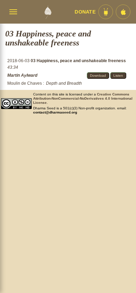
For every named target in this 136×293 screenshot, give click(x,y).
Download (98, 75)
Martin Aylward (22, 75)
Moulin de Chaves (24, 83)
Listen (118, 75)
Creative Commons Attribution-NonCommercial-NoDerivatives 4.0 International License (83, 98)
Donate (85, 12)
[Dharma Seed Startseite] (48, 11)
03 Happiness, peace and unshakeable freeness (78, 60)
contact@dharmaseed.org (55, 112)
